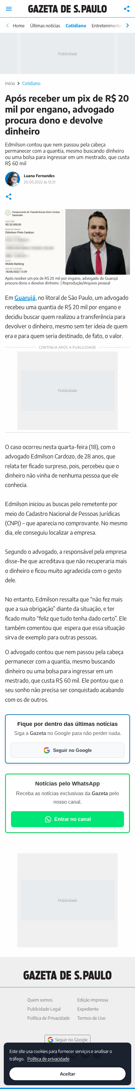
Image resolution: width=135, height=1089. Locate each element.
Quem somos (39, 999)
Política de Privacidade (48, 1018)
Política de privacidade (48, 1058)
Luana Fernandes (39, 175)
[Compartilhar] (127, 8)
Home (18, 25)
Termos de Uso (91, 1018)
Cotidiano (76, 25)
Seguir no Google (71, 1039)
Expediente (88, 1009)
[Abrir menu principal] (8, 8)
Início (10, 83)
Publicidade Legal (44, 1009)
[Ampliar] (122, 217)
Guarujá (24, 297)
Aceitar (67, 1073)
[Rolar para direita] (127, 25)
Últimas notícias (45, 25)
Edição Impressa (92, 999)
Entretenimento (107, 25)
